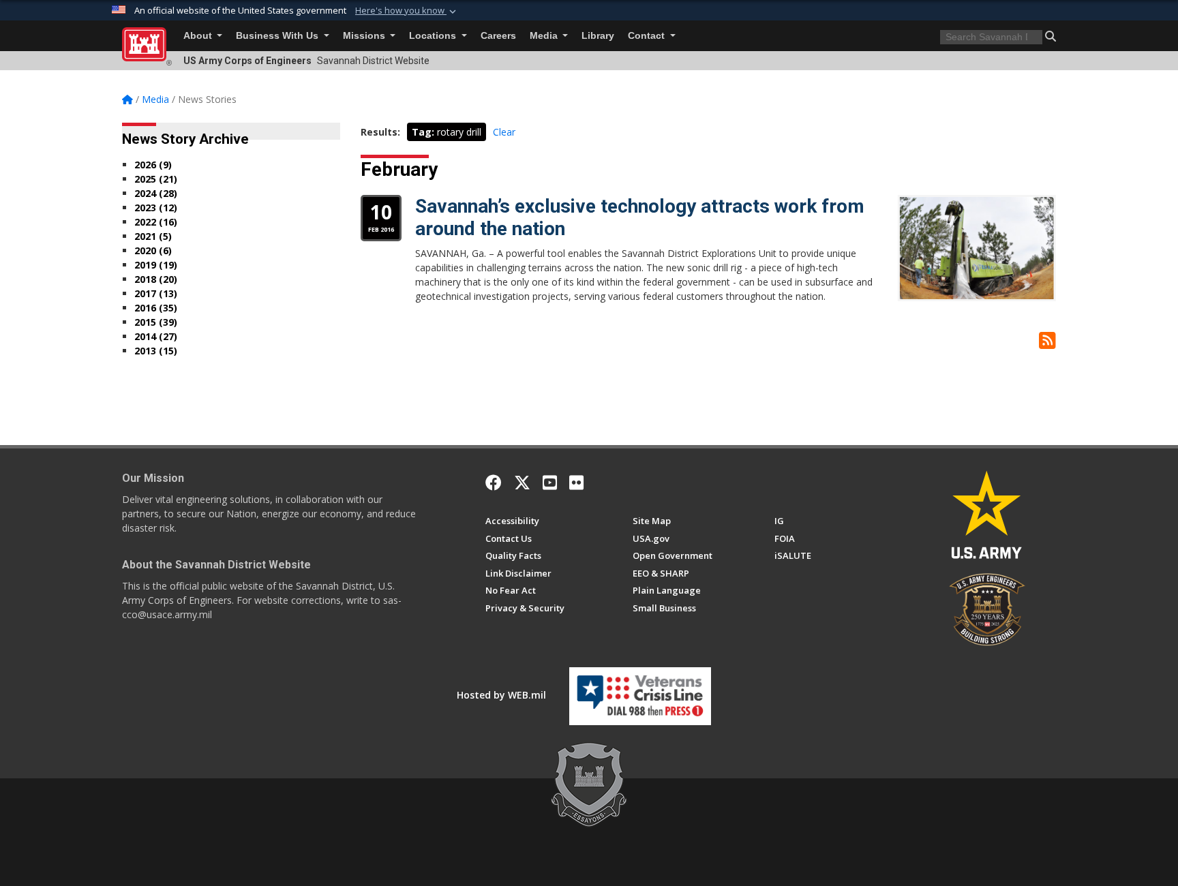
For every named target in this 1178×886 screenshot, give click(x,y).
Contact (647, 36)
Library (598, 36)
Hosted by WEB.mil (501, 694)
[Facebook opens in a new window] (493, 482)
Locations (434, 36)
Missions (365, 36)
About (199, 36)
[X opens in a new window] (522, 482)
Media (545, 36)
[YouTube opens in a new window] (550, 482)
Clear (504, 131)
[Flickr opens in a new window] (576, 482)
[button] (407, 11)
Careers (498, 36)
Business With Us (278, 36)
